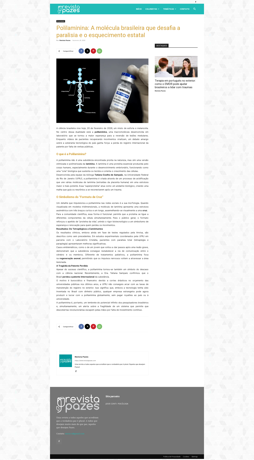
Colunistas (151, 9)
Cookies (186, 456)
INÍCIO (139, 9)
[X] (87, 51)
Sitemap (195, 456)
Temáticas (168, 9)
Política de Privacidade (171, 456)
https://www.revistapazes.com (85, 360)
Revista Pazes (65, 40)
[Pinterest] (93, 51)
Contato (184, 9)
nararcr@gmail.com (74, 433)
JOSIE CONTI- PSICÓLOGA (117, 403)
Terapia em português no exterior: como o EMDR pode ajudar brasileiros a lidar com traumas (175, 84)
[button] (194, 9)
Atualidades (60, 21)
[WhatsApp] (99, 51)
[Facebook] (196, 2)
